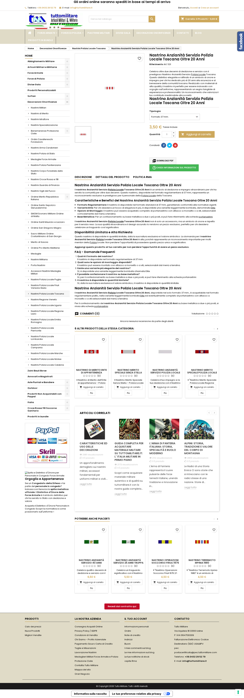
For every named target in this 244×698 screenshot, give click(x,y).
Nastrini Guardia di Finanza (45, 185)
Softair (32, 96)
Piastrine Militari (98, 33)
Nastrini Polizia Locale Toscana (47, 293)
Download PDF (162, 161)
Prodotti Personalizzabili (42, 90)
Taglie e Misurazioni (85, 648)
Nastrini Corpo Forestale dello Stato (47, 172)
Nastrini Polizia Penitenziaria (46, 165)
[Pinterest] (175, 145)
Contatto (181, 619)
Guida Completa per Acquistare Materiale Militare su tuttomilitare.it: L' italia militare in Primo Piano (129, 451)
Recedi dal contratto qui (122, 606)
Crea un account (210, 7)
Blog (198, 33)
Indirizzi (128, 639)
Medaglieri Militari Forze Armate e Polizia (96, 656)
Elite (213, 207)
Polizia (100, 239)
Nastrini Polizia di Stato (43, 153)
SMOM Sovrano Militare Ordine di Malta (47, 215)
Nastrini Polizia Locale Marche (47, 353)
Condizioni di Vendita (86, 635)
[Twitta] (169, 145)
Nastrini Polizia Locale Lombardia (42, 338)
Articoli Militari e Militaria (42, 67)
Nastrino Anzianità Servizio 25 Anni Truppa (128, 561)
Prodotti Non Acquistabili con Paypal (45, 395)
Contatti (183, 33)
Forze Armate (46, 33)
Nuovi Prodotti (32, 630)
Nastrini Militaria (39, 259)
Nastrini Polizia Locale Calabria (47, 364)
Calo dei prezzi (33, 626)
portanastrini (206, 216)
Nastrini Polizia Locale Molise (46, 359)
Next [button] (214, 413)
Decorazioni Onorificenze (153, 33)
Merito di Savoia (39, 242)
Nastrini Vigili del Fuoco (43, 191)
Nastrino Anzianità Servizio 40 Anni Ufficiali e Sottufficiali (91, 562)
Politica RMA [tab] (142, 177)
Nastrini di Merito (40, 113)
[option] (94, 455)
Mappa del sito (83, 669)
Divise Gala (123, 33)
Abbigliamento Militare (41, 61)
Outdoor (33, 388)
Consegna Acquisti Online (89, 626)
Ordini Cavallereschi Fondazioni (42, 141)
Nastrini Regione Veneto (44, 299)
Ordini (127, 630)
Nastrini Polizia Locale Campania (42, 346)
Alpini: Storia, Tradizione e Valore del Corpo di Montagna (198, 448)
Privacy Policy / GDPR (86, 630)
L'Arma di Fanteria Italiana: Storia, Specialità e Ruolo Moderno (162, 448)
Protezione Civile (84, 661)
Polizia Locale (198, 74)
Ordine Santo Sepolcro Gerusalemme (43, 206)
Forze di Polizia (71, 33)
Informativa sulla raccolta (90, 693)
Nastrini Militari (38, 107)
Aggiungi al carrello (196, 134)
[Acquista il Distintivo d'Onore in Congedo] (47, 474)
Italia (31, 402)
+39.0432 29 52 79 (46, 7)
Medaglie (36, 253)
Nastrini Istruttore (40, 119)
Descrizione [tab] (83, 177)
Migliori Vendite (33, 635)
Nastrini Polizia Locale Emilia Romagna (46, 321)
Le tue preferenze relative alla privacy (136, 693)
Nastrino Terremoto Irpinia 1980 (202, 561)
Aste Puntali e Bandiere (41, 382)
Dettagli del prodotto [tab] (112, 177)
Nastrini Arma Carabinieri (44, 147)
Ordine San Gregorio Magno (46, 227)
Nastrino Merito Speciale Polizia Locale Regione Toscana (202, 372)
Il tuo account (135, 619)
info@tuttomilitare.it (81, 7)
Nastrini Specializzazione (44, 125)
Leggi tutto (86, 484)
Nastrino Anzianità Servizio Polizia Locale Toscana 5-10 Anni (165, 372)
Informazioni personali (136, 626)
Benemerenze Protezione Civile (45, 132)
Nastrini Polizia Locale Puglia (46, 279)
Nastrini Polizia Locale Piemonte (42, 329)
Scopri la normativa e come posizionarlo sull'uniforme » (45, 510)
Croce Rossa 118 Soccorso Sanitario (42, 409)
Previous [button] (209, 413)
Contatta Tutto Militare (86, 665)
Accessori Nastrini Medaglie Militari (46, 272)
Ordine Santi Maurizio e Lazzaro (48, 222)
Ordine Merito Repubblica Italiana (45, 198)
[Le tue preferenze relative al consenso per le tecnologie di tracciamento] (238, 692)
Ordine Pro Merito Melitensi (45, 247)
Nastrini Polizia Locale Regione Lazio (47, 312)
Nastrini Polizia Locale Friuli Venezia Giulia (45, 286)
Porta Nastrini (38, 265)
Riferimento (156, 64)
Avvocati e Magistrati (40, 376)
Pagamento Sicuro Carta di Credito (94, 643)
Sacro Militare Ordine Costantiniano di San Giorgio (46, 235)
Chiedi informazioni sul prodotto (174, 168)
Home (29, 56)
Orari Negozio (82, 673)
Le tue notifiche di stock (136, 656)
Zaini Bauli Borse (37, 370)
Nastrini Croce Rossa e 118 (44, 179)
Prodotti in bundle (40, 40)
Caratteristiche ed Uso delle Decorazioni (93, 446)
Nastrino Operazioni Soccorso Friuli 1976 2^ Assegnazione (165, 562)
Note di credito (132, 635)
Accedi (194, 7)
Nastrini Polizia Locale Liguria (46, 305)
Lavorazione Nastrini (85, 652)
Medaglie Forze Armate (43, 159)
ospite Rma (130, 661)
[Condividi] (163, 145)
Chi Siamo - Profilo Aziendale (90, 639)
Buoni (127, 643)
